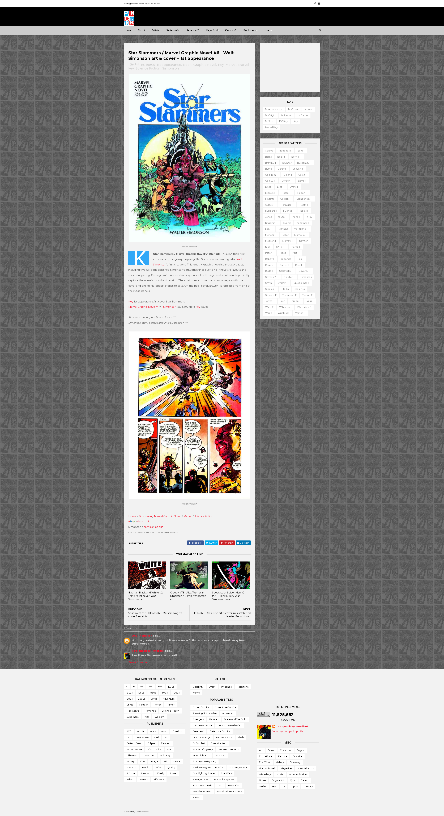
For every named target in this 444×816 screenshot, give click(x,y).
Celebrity (198, 686)
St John (130, 773)
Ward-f (269, 307)
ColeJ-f (302, 174)
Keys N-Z (230, 30)
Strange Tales (200, 779)
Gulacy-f (270, 204)
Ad (260, 750)
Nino (267, 246)
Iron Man (220, 755)
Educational (265, 756)
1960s (153, 692)
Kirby (309, 216)
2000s (141, 698)
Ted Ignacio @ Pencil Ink (148, 650)
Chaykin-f (298, 168)
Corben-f (286, 180)
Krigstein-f (271, 223)
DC (128, 737)
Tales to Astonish (202, 785)
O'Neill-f (281, 246)
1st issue (308, 109)
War (146, 716)
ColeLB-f (270, 180)
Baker (300, 150)
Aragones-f (285, 150)
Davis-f (302, 180)
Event (212, 686)
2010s (154, 698)
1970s (165, 692)
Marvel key (271, 127)
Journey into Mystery (204, 761)
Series (262, 786)
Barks (268, 156)
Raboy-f (270, 258)
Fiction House (134, 749)
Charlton (177, 731)
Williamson (285, 307)
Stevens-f (271, 295)
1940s (129, 692)
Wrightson (283, 312)
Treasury (308, 786)
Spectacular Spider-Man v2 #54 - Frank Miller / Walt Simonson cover (228, 596)
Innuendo (226, 686)
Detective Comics (220, 731)
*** (137, 65)
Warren (144, 779)
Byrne (268, 168)
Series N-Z (192, 30)
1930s (171, 686)
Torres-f (269, 301)
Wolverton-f (304, 307)
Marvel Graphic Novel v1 (143, 306)
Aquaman (227, 713)
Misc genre (132, 710)
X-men (196, 797)
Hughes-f (288, 210)
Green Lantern (219, 743)
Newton (303, 240)
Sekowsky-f (286, 270)
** (134, 686)
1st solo (269, 121)
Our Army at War (238, 767)
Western (159, 716)
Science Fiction (148, 68)
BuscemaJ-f (304, 162)
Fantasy (143, 704)
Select (304, 780)
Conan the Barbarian (229, 725)
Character (285, 750)
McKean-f (271, 234)
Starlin (285, 289)
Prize (158, 767)
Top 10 (294, 786)
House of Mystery (203, 749)
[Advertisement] (290, 67)
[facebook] (314, 3)
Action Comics (201, 707)
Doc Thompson (142, 635)
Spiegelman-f (302, 282)
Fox (169, 749)
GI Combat (199, 743)
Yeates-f (300, 312)
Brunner (287, 162)
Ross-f (299, 265)
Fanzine (282, 756)
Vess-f (310, 301)
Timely (160, 773)
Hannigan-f (287, 204)
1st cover (293, 109)
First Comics (154, 749)
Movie (196, 692)
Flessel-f (286, 192)
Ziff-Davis (159, 779)
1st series (303, 115)
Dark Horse (142, 737)
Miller (286, 234)
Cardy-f (282, 168)
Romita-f (284, 265)
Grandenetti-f (304, 198)
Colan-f (288, 174)
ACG (128, 731)
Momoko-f (300, 234)
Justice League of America (208, 767)
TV (283, 786)
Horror (157, 704)
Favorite (297, 756)
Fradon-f (302, 192)
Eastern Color (134, 743)
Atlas (153, 731)
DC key (283, 121)
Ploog (283, 252)
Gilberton (131, 755)
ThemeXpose (142, 811)
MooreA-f (271, 240)
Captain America (202, 725)
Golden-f (285, 198)
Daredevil (198, 731)
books (159, 526)
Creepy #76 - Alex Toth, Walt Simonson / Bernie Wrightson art (188, 596)
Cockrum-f (271, 174)
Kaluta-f (282, 216)
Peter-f (269, 252)
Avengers (198, 719)
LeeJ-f (269, 228)
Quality (171, 767)
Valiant (130, 779)
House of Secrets (228, 749)
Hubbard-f (271, 210)
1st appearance (169, 65)
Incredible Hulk (201, 755)
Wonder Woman (202, 791)
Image (154, 761)
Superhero (132, 716)
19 (142, 65)
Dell (156, 737)
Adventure (169, 698)
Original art (278, 780)
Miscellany (265, 774)
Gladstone (148, 755)
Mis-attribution (305, 768)
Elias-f (280, 186)
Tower (173, 773)
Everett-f (270, 192)
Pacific (146, 767)
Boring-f (296, 156)
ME (165, 761)
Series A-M (172, 30)
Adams (269, 150)
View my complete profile (288, 731)
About (141, 30)
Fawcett (165, 743)
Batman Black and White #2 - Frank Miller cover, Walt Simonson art (146, 596)
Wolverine (234, 785)
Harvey (130, 761)
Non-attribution (298, 774)
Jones (268, 216)
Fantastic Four (224, 737)
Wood (268, 312)
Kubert (287, 223)
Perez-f (296, 246)
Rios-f (300, 258)
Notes (262, 780)
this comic (143, 521)
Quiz (292, 780)
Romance (150, 710)
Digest (300, 750)
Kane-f (297, 216)
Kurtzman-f (303, 223)
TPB (274, 786)
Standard (145, 773)
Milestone (243, 686)
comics (148, 526)
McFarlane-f (301, 228)
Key (221, 65)
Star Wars (226, 773)
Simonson (170, 68)
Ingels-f (304, 210)
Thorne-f (307, 295)
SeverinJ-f (305, 270)
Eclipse (151, 743)
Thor (219, 785)
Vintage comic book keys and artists (142, 3)
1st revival (286, 115)
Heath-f (304, 204)
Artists (155, 30)
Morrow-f (287, 240)
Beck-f (281, 156)
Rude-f (269, 270)
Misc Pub (131, 767)
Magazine (286, 768)
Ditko (268, 186)
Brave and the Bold (235, 719)
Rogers (269, 265)
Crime (129, 704)
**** (150, 686)
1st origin (270, 115)
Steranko (299, 289)
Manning (283, 228)
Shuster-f (289, 277)
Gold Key (165, 755)
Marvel (231, 65)
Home (127, 30)
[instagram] (319, 3)
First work (264, 762)
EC (166, 737)
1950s (141, 692)
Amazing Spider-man (205, 713)
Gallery (280, 762)
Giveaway (295, 762)
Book (187, 65)
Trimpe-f (296, 301)
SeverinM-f (271, 277)
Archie (140, 731)
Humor (170, 704)
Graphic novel (204, 65)
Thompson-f (289, 295)
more (266, 30)
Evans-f (294, 186)
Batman (213, 719)
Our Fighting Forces (204, 773)
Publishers (249, 30)
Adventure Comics (225, 707)
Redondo (285, 258)
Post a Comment (139, 662)
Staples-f (270, 289)
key (198, 306)
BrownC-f (271, 162)
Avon (164, 731)
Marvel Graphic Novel (167, 516)
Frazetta (270, 198)
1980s (150, 65)
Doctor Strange (202, 737)
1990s (129, 698)
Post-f (295, 252)
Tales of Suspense (224, 779)
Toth (282, 301)
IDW (142, 761)
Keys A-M (212, 30)
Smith (268, 282)
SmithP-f (283, 282)
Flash (241, 737)
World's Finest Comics (229, 791)
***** (160, 686)
